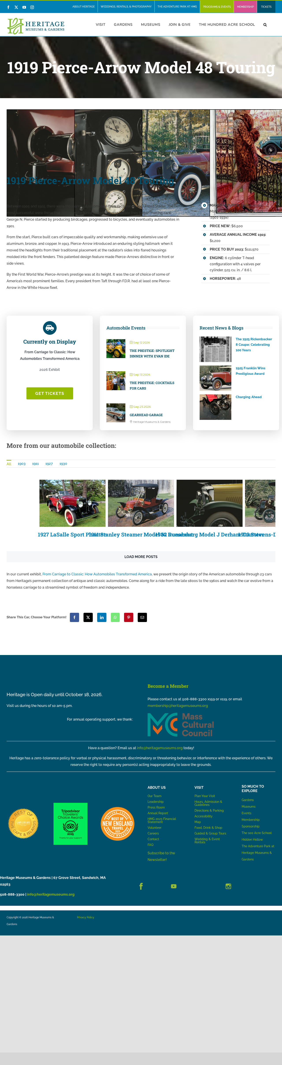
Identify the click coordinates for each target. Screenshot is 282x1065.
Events (246, 813)
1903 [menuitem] (22, 463)
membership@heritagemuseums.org (178, 706)
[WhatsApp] (115, 617)
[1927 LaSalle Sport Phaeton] (72, 503)
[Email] (142, 617)
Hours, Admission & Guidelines (208, 803)
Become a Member (168, 686)
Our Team (154, 796)
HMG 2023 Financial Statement (162, 820)
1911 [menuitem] (35, 463)
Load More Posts (141, 557)
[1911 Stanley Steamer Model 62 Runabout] (141, 503)
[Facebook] (74, 617)
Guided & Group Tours (210, 833)
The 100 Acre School (257, 833)
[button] (265, 24)
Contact (153, 839)
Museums (249, 806)
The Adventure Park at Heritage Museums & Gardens (258, 852)
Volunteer (154, 827)
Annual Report (158, 813)
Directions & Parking (209, 810)
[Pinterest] (128, 617)
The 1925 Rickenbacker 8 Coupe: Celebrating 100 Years (254, 344)
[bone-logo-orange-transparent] (117, 809)
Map (198, 822)
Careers (153, 833)
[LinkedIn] (102, 617)
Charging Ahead (249, 397)
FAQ (150, 845)
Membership (251, 820)
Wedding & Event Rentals (207, 840)
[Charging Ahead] (215, 407)
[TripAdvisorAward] (70, 804)
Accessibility (204, 816)
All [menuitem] (9, 464)
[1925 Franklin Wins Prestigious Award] (215, 378)
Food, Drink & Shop (208, 827)
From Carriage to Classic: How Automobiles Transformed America (97, 574)
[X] (88, 617)
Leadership (156, 801)
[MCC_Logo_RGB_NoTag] (181, 714)
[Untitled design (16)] (23, 809)
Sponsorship (251, 826)
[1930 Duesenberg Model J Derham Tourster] (209, 503)
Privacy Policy (85, 917)
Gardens (248, 800)
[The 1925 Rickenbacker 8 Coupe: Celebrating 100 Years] (215, 349)
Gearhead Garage (146, 415)
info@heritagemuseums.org (160, 748)
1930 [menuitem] (63, 463)
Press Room (156, 807)
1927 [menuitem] (49, 463)
